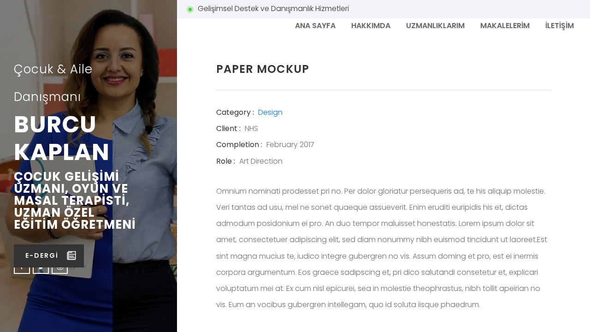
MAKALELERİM (505, 25)
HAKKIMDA (370, 25)
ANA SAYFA (315, 25)
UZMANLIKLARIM (435, 25)
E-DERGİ (42, 255)
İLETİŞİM (559, 25)
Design (270, 112)
